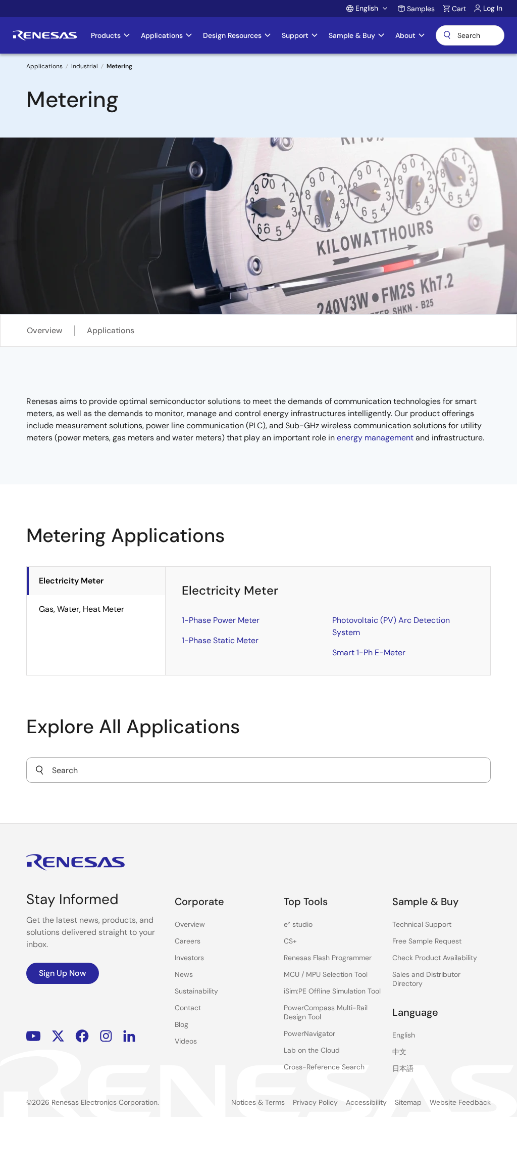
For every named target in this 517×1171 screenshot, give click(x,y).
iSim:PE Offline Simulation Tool (332, 991)
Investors (189, 957)
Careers (187, 940)
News (184, 974)
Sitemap (408, 1102)
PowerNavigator (309, 1033)
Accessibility (366, 1102)
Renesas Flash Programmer (328, 957)
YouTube (33, 1036)
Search (470, 35)
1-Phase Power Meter (221, 620)
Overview (45, 330)
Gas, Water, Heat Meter (81, 609)
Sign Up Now (62, 973)
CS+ (290, 940)
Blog (181, 1024)
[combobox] (258, 770)
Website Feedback (460, 1102)
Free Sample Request (426, 940)
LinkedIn (129, 1036)
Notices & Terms (258, 1102)
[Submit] (39, 770)
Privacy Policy (315, 1102)
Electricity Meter (71, 580)
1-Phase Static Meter (220, 640)
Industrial (84, 66)
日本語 (402, 1068)
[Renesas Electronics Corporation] (45, 35)
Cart (459, 9)
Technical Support (421, 924)
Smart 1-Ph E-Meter (368, 652)
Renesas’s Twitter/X (58, 1036)
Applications (44, 66)
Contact (188, 1007)
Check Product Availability (434, 957)
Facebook (82, 1036)
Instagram (106, 1036)
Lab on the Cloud (312, 1050)
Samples (421, 9)
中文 (399, 1051)
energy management (375, 437)
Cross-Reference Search (324, 1066)
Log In (492, 8)
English (403, 1035)
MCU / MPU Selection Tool (326, 974)
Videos (186, 1041)
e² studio (298, 924)
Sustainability (196, 991)
